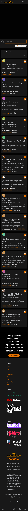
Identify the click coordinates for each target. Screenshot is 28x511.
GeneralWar (4, 124)
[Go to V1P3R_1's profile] (3, 290)
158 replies (15, 264)
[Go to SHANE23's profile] (3, 98)
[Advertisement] (14, 18)
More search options (21, 45)
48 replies (13, 169)
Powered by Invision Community (14, 497)
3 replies (16, 91)
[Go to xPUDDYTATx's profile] (3, 60)
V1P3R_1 (4, 297)
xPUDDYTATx (5, 66)
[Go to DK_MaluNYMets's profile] (3, 156)
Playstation (21, 142)
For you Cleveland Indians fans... (12, 180)
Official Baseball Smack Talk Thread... (13, 141)
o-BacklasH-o (5, 202)
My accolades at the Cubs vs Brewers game (11, 199)
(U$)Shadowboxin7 (6, 142)
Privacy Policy (8, 494)
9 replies (16, 304)
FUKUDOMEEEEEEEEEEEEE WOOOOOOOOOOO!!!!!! (11, 220)
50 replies (15, 130)
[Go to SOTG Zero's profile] (3, 271)
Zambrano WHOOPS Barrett (11, 314)
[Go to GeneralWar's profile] (3, 118)
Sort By (23, 55)
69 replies (13, 149)
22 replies (14, 208)
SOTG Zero (4, 278)
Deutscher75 (5, 86)
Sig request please (8, 238)
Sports (17, 66)
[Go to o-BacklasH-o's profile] (3, 195)
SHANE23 (4, 105)
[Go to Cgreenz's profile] (3, 234)
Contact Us (14, 494)
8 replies (14, 112)
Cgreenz (4, 239)
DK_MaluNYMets (6, 163)
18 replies (13, 72)
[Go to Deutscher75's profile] (3, 79)
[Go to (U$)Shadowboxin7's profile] (3, 137)
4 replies (14, 229)
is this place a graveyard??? (10, 64)
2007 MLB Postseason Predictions (13, 256)
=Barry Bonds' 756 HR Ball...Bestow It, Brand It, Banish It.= (13, 295)
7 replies (16, 283)
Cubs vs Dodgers (7, 122)
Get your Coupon (14, 355)
